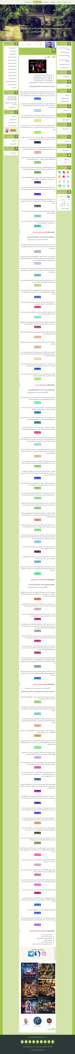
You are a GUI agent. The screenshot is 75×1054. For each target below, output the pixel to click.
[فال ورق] (29, 1005)
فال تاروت (59, 2)
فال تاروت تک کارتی (12, 57)
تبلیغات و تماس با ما (27, 2)
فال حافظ (65, 2)
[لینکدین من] (22, 1041)
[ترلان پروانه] (37, 45)
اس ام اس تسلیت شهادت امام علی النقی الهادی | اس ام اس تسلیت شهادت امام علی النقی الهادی (38, 30)
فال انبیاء (67, 86)
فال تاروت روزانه (12, 48)
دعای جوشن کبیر (65, 129)
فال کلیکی (67, 141)
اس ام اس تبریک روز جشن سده (64, 56)
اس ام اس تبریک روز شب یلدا (46, 935)
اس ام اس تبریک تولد (48, 940)
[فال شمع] (29, 988)
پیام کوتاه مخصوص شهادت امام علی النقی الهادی (43, 81)
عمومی (47, 1029)
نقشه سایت (33, 1050)
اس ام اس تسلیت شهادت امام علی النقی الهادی (43, 75)
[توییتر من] (33, 1041)
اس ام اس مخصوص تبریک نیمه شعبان (64, 60)
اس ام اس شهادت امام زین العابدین (64, 48)
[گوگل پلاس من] (29, 1041)
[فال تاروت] (46, 971)
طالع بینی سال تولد (65, 208)
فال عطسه (14, 141)
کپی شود (37, 98)
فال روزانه (53, 2)
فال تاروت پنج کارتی (12, 66)
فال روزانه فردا (13, 153)
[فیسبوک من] (45, 1041)
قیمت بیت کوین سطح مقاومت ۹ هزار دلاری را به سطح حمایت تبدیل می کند (12, 98)
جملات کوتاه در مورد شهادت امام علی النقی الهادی (42, 79)
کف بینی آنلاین (66, 110)
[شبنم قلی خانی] (25, 45)
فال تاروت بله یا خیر (12, 84)
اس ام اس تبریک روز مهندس (46, 942)
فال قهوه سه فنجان (65, 98)
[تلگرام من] (48, 1041)
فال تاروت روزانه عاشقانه (11, 81)
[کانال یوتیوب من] (26, 1041)
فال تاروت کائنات (12, 54)
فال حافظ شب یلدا (12, 122)
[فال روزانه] (29, 971)
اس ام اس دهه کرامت (64, 52)
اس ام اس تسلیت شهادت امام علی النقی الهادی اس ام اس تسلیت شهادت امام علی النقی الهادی (38, 51)
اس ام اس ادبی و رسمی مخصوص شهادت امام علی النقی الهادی (40, 82)
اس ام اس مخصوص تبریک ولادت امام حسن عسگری (42, 944)
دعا (68, 132)
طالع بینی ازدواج (66, 120)
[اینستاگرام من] (41, 1041)
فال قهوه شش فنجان (65, 101)
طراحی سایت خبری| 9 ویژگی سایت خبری (11, 103)
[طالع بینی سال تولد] (64, 201)
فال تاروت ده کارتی (12, 75)
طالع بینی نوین (13, 144)
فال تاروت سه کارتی (12, 60)
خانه (70, 2)
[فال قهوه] (46, 988)
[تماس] (37, 1041)
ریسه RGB (66, 159)
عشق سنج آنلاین (65, 150)
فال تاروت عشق (13, 78)
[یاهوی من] (52, 1041)
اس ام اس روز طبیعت (65, 67)
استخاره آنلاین (46, 2)
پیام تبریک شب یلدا (12, 125)
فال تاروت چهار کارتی (12, 63)
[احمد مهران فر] (50, 45)
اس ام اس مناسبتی (37, 2)
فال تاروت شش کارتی (11, 69)
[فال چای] (46, 1005)
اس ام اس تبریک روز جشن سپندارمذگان (44, 938)
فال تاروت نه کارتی (12, 72)
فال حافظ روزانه (13, 119)
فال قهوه (67, 95)
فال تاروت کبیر (13, 51)
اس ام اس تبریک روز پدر (64, 64)
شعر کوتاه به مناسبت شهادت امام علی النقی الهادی (42, 77)
